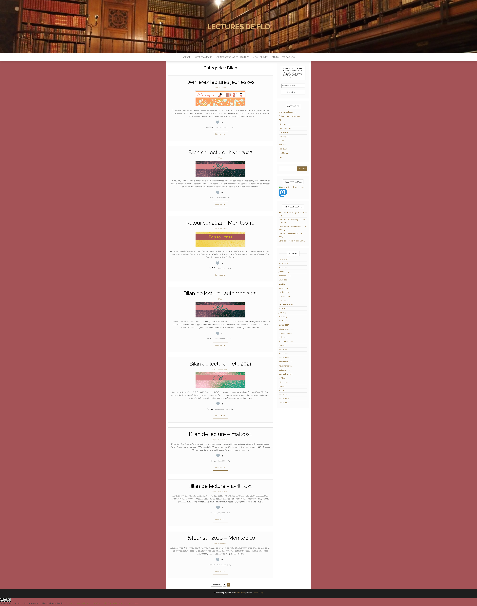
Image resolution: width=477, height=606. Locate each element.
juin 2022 (282, 345)
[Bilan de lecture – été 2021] (220, 380)
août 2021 (283, 378)
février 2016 (284, 403)
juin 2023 (282, 313)
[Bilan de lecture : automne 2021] (220, 309)
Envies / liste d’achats (283, 57)
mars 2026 (283, 263)
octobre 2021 (284, 370)
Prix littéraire (284, 153)
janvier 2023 (284, 325)
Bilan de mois (222, 369)
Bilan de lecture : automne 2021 (220, 293)
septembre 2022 (286, 341)
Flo (211, 127)
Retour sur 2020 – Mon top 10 (220, 538)
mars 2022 (283, 353)
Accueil (186, 57)
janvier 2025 (284, 272)
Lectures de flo (238, 26)
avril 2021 (283, 394)
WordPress (240, 593)
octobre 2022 (285, 337)
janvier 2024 (284, 292)
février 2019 (284, 399)
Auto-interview (260, 57)
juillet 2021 (283, 382)
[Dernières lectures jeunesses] (220, 98)
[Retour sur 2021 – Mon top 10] (220, 239)
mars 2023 (283, 321)
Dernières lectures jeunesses (220, 82)
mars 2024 (283, 288)
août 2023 (283, 308)
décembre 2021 (285, 362)
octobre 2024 (285, 276)
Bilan (216, 88)
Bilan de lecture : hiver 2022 (220, 152)
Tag (280, 157)
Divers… (282, 141)
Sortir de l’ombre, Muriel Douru (292, 241)
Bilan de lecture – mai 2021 (220, 434)
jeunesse (222, 88)
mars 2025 (283, 267)
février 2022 (284, 358)
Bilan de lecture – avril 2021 (220, 486)
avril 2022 (283, 349)
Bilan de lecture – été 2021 (220, 364)
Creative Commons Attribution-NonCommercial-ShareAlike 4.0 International (99, 603)
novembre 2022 (285, 333)
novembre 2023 (285, 296)
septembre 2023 (286, 304)
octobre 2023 (285, 300)
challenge (283, 132)
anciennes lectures (287, 112)
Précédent (216, 585)
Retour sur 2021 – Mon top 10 (220, 223)
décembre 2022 (286, 329)
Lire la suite (220, 134)
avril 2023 (283, 317)
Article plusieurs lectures (289, 116)
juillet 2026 (283, 259)
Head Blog (258, 593)
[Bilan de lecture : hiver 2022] (220, 169)
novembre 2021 (285, 366)
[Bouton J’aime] (217, 122)
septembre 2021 (286, 374)
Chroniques (284, 136)
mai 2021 (282, 390)
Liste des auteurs (203, 57)
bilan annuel (222, 229)
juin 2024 (282, 284)
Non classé (284, 149)
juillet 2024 (283, 280)
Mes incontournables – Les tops (232, 57)
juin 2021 (282, 386)
